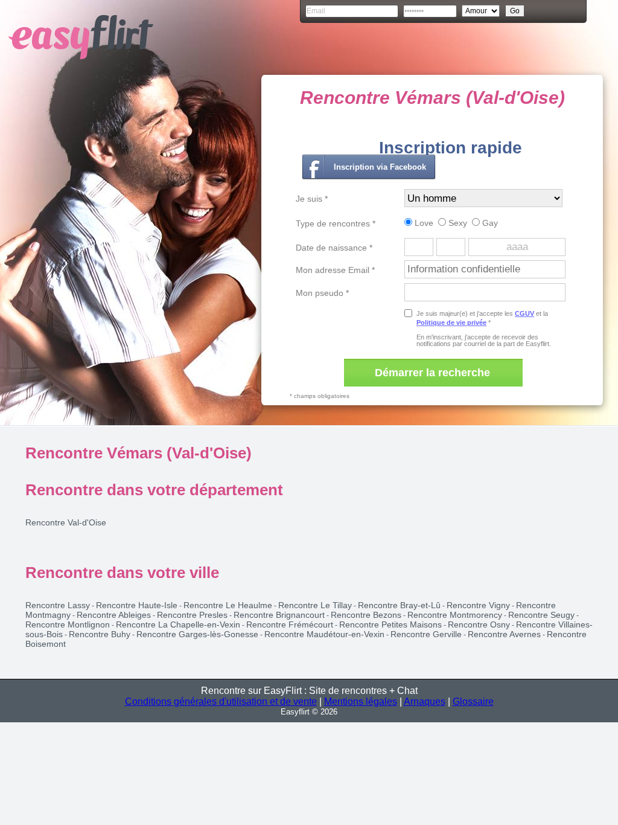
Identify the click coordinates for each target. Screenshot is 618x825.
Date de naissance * (334, 247)
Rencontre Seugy (541, 615)
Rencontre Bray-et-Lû (399, 605)
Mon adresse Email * (335, 270)
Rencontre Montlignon (67, 624)
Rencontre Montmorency (454, 615)
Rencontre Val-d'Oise (65, 522)
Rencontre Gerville (426, 634)
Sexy (456, 223)
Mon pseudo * (322, 293)
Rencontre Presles (192, 615)
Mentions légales (360, 701)
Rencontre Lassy (57, 605)
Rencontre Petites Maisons (390, 624)
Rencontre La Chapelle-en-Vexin (178, 624)
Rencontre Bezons (366, 615)
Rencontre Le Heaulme (227, 605)
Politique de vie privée (451, 322)
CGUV (524, 313)
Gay (489, 223)
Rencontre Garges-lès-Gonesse (197, 634)
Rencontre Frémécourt (289, 624)
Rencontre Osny (479, 624)
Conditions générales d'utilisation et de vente (221, 701)
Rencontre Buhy (99, 634)
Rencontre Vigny (478, 605)
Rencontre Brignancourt (279, 615)
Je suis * (312, 199)
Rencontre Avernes (504, 634)
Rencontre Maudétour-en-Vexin (324, 634)
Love (422, 223)
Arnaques (424, 701)
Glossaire (473, 701)
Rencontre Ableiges (114, 615)
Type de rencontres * (335, 223)
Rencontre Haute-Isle (136, 605)
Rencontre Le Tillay (315, 605)
